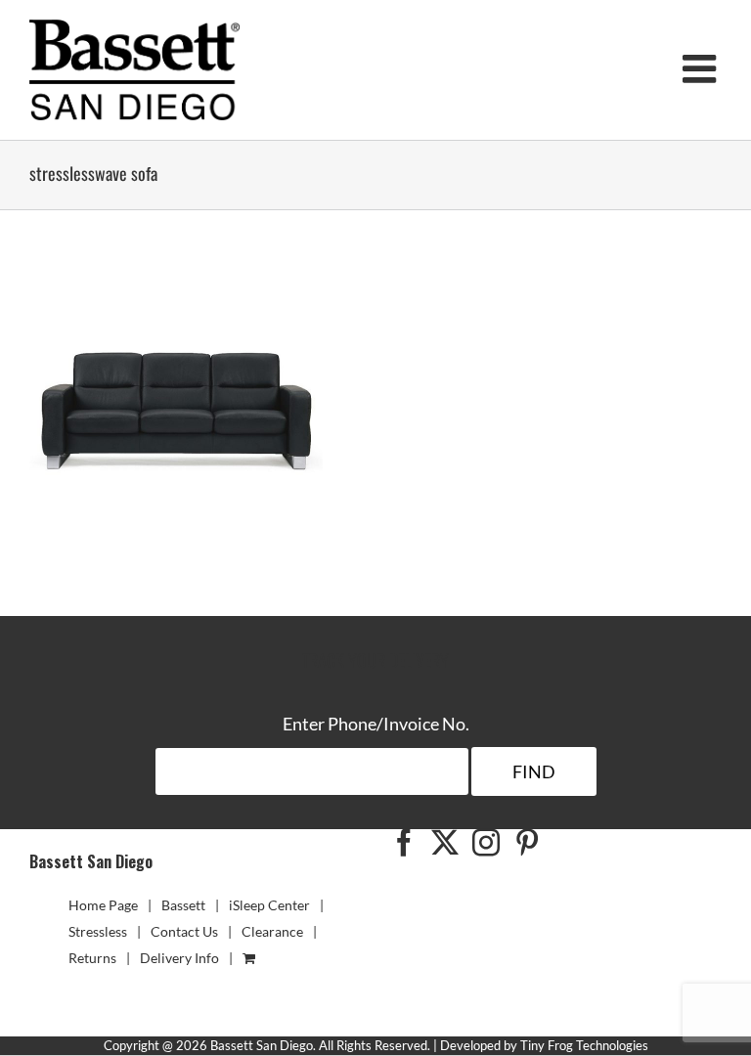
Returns (92, 957)
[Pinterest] (527, 843)
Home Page (103, 905)
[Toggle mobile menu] (702, 68)
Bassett (183, 905)
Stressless (97, 931)
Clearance (272, 931)
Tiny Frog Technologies (584, 1045)
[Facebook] (404, 843)
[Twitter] (445, 843)
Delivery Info (179, 957)
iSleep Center (269, 905)
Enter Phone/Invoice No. (376, 723)
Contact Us (184, 931)
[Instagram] (486, 843)
